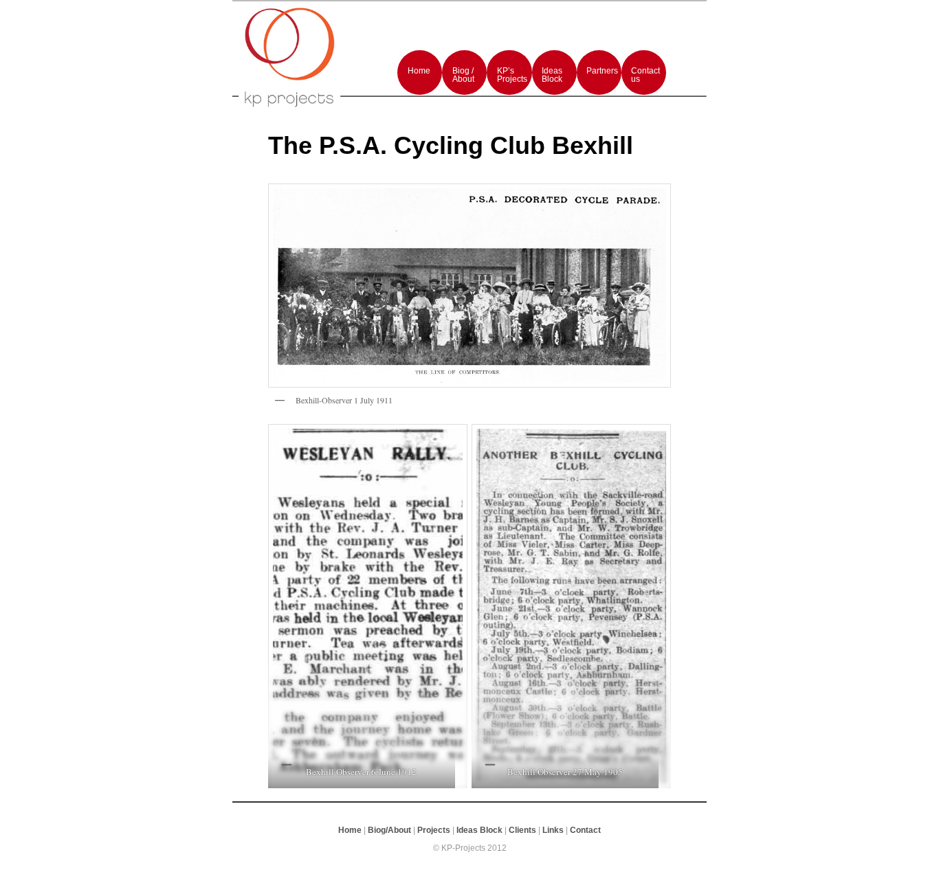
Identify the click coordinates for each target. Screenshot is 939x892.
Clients (522, 830)
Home (419, 71)
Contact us (645, 75)
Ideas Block (552, 75)
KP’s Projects (512, 75)
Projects (433, 830)
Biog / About (463, 75)
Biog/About (389, 830)
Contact (585, 830)
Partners (602, 71)
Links (553, 830)
